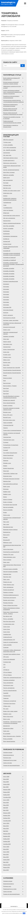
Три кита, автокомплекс (9, 688)
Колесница (5, 489)
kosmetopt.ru (8, 2)
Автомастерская (7, 244)
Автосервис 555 (7, 307)
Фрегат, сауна (6, 719)
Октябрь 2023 (6, 841)
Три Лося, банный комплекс (10, 690)
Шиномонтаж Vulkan (8, 728)
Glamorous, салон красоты (9, 163)
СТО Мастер (6, 670)
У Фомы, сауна (6, 706)
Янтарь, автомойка (7, 739)
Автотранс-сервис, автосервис (10, 320)
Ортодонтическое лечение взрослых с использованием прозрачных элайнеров (13, 101)
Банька (5, 375)
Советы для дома (7, 763)
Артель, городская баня (9, 349)
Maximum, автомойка (8, 175)
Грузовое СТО (6, 447)
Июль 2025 (6, 802)
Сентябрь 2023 (7, 844)
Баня (4, 380)
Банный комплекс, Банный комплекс (12, 370)
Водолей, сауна (7, 417)
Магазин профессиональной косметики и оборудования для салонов (12, 113)
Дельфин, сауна (7, 463)
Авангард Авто (6, 220)
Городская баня (7, 437)
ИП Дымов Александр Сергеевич (11, 478)
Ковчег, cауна (6, 486)
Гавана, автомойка (7, 422)
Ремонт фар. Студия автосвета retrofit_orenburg (10, 612)
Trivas (4, 205)
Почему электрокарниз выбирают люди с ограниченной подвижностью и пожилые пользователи (12, 92)
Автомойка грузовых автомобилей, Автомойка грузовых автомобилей (11, 254)
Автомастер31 (6, 241)
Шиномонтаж (6, 726)
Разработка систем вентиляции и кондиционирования (11, 97)
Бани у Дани (6, 365)
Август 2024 (6, 823)
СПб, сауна (6, 657)
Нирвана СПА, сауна (8, 554)
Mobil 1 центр (6, 177)
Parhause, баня (7, 185)
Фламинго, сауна (7, 714)
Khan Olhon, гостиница (9, 172)
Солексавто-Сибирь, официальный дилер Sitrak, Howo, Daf (12, 650)
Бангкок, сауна (6, 362)
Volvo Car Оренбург (8, 210)
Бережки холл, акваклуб (9, 400)
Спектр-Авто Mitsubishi (9, 659)
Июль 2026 (6, 779)
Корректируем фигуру (8, 755)
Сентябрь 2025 (7, 797)
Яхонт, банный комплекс (9, 741)
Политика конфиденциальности (11, 595)
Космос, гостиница (7, 502)
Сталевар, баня (7, 662)
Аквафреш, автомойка (8, 336)
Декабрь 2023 (6, 836)
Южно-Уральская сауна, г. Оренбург (12, 736)
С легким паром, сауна (8, 624)
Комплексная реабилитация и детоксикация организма (10, 105)
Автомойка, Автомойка (8, 271)
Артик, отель (6, 352)
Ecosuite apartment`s (8, 160)
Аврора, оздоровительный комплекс (12, 223)
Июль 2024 (6, 826)
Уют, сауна (5, 708)
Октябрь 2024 (6, 818)
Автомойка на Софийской (9, 260)
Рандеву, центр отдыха (8, 600)
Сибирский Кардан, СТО (9, 639)
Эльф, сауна (6, 731)
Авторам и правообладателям (10, 281)
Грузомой (5, 450)
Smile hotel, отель (7, 193)
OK (24, 913)
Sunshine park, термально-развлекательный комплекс (10, 199)
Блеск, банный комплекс (9, 403)
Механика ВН (6, 540)
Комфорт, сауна (7, 494)
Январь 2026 (6, 792)
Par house (5, 183)
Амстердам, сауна (7, 344)
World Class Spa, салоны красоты (11, 215)
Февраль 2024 (6, 833)
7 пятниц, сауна (7, 142)
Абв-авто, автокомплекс (9, 218)
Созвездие (5, 647)
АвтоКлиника (6, 231)
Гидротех (5, 428)
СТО (4, 664)
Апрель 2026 (6, 784)
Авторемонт (6, 284)
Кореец (5, 497)
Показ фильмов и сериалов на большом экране (10, 126)
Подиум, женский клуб (8, 590)
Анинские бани (6, 347)
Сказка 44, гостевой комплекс (10, 642)
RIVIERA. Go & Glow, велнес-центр (11, 190)
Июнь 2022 (6, 857)
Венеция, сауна (7, 412)
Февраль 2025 (6, 813)
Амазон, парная (7, 341)
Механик (5, 537)
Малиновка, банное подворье (10, 529)
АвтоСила (5, 312)
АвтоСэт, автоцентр (8, 315)
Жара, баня (6, 471)
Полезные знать (7, 757)
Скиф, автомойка (7, 645)
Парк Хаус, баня (7, 577)
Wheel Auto (6, 213)
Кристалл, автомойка (8, 507)
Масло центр (6, 535)
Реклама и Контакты (8, 603)
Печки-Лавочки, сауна (8, 584)
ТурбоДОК (5, 693)
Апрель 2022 (6, 859)
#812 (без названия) (8, 139)
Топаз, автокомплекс (8, 683)
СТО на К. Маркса (7, 672)
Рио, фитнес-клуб (7, 616)
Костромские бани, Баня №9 (10, 504)
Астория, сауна (7, 354)
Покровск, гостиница (8, 592)
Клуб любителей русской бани (10, 484)
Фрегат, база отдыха (8, 716)
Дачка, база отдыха (8, 458)
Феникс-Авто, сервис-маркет (10, 711)
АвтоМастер (6, 239)
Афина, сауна (6, 360)
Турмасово (6, 698)
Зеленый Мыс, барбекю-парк (10, 473)
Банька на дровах (7, 378)
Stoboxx (5, 196)
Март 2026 (5, 787)
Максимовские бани (8, 527)
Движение (5, 460)
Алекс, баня (6, 339)
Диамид (5, 466)
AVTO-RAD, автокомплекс (9, 147)
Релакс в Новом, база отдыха (10, 605)
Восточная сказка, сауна (9, 420)
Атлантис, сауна (7, 357)
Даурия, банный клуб (8, 455)
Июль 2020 (6, 870)
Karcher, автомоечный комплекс (11, 170)
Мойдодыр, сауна (7, 542)
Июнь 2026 (6, 782)
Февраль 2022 (6, 865)
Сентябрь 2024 (7, 820)
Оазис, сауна (6, 562)
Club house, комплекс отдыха (10, 158)
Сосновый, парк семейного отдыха (11, 654)
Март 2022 (5, 862)
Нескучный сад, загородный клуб (11, 552)
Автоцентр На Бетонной (9, 327)
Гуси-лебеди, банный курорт (10, 453)
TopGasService (7, 202)
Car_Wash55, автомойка (9, 150)
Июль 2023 (6, 849)
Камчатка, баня (7, 481)
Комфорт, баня (6, 491)
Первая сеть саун (7, 582)
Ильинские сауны (7, 476)
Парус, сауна (6, 579)
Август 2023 (6, 846)
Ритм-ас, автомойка (8, 619)
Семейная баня (7, 634)
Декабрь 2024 (6, 815)
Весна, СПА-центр (7, 415)
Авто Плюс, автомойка (8, 226)
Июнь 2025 (6, 805)
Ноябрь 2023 (6, 839)
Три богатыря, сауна (8, 685)
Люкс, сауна (6, 522)
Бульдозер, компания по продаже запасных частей (11, 408)
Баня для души (7, 383)
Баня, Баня (6, 388)
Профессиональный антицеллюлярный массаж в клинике (12, 121)
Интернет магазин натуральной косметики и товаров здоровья (10, 83)
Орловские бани (7, 574)
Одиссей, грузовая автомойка (10, 571)
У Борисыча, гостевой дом (9, 701)
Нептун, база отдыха (8, 549)
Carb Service (6, 152)
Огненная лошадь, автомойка (10, 569)
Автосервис (6, 286)
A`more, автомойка (8, 145)
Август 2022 (6, 852)
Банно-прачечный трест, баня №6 (11, 367)
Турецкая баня (6, 696)
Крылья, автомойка (8, 510)
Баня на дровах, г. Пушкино (10, 386)
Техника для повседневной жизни (11, 765)
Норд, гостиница (7, 559)
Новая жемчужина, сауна (9, 557)
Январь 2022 (6, 867)
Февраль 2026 (6, 789)
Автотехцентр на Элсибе (9, 318)
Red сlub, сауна (7, 188)
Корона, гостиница (7, 499)
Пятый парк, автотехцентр (9, 597)
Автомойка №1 (6, 251)
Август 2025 (6, 800)
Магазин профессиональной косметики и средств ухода (10, 109)
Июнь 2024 (6, 828)
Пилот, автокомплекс (8, 587)
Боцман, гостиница (7, 405)
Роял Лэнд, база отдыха (9, 621)
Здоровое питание (7, 752)
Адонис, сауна (6, 330)
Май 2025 (5, 808)
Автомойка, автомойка (8, 268)
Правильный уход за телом (9, 760)
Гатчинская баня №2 (8, 425)
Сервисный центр (7, 637)
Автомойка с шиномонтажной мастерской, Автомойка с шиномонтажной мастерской (13, 264)
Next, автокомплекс (8, 180)
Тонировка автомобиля (9, 680)
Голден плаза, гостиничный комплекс (12, 430)
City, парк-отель (7, 155)
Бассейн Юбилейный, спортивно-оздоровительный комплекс (11, 397)
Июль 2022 (6, 854)
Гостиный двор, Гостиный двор (10, 445)
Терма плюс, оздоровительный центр (12, 677)
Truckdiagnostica (7, 208)
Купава (5, 512)
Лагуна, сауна (6, 515)
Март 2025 (5, 810)
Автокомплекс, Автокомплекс (10, 236)
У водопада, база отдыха (9, 703)
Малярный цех (6, 532)
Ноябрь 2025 (6, 795)
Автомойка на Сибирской (9, 257)
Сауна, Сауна (6, 626)
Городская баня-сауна (8, 440)
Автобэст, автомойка (8, 228)
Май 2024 (5, 831)
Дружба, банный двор (8, 468)
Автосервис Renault (8, 310)
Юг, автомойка (6, 733)
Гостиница (5, 442)
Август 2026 (6, 776)
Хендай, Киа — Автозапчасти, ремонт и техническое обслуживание (12, 722)
